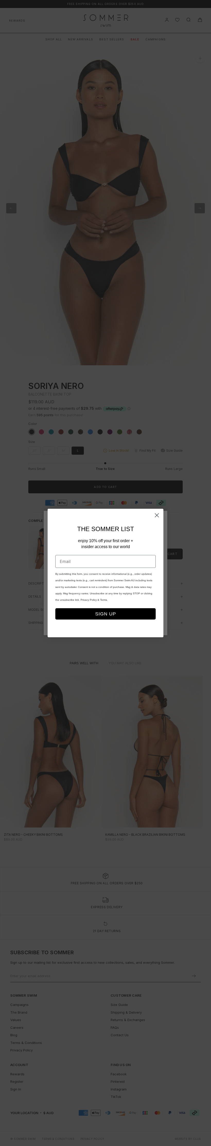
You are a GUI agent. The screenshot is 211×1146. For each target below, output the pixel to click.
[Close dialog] (156, 515)
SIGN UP (105, 613)
